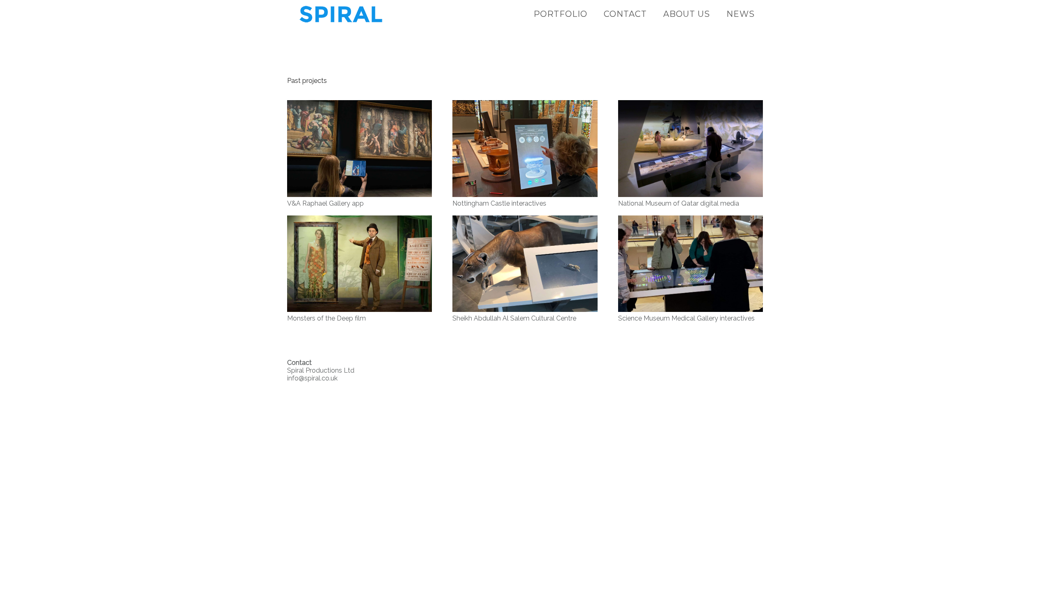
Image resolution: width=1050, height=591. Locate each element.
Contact (625, 14)
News (740, 14)
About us (686, 14)
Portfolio (560, 14)
